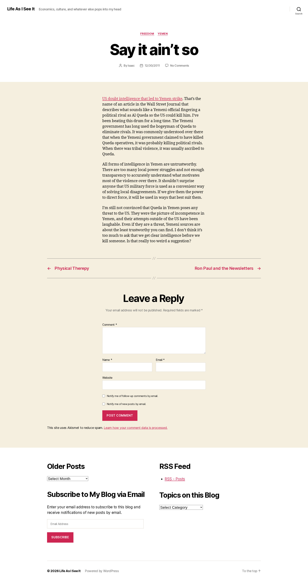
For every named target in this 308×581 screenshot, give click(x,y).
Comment (109, 324)
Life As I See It (21, 9)
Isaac (131, 65)
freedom (147, 33)
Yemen (163, 33)
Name (107, 360)
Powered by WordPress (102, 571)
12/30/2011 (152, 65)
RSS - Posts (175, 479)
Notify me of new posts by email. (126, 404)
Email (160, 360)
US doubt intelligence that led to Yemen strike (142, 98)
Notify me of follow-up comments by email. (132, 396)
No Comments (179, 65)
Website (107, 377)
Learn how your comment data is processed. (135, 428)
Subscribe (60, 537)
